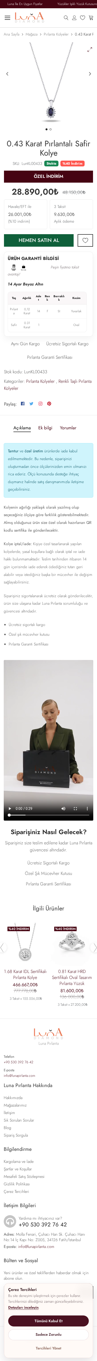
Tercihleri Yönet (48, 1348)
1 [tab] (47, 129)
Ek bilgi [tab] (45, 428)
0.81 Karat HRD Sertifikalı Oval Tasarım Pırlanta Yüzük (72, 977)
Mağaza (32, 34)
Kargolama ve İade (19, 1161)
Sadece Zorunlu (48, 1334)
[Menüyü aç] (7, 18)
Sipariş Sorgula (16, 1135)
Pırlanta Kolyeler (56, 34)
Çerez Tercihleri (16, 1191)
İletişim (9, 1113)
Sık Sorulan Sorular (19, 1120)
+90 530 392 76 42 (18, 1062)
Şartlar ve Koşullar (18, 1169)
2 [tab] (50, 129)
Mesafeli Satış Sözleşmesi (24, 1176)
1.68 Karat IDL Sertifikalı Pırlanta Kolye (25, 974)
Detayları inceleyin (23, 1307)
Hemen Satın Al (39, 240)
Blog (7, 1128)
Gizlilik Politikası (17, 1184)
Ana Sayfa (11, 34)
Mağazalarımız (15, 1105)
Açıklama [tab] (22, 428)
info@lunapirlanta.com (19, 1075)
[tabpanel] (48, 84)
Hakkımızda (13, 1098)
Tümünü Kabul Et (48, 1321)
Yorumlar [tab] (68, 428)
